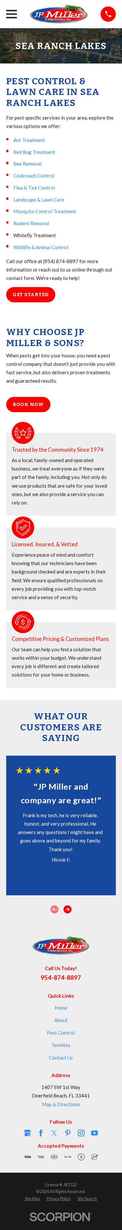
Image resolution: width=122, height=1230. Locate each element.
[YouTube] (94, 1133)
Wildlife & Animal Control (40, 247)
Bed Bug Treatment (34, 152)
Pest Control (61, 1033)
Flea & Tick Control (34, 188)
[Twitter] (54, 1133)
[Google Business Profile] (27, 1133)
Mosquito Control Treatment (44, 211)
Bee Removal (27, 164)
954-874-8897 (61, 977)
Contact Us (61, 1058)
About (61, 1020)
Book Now (28, 404)
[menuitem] (32, 1198)
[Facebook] (40, 1133)
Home (61, 1008)
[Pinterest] (67, 1133)
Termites (60, 1045)
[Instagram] (81, 1133)
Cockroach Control (33, 176)
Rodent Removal (31, 223)
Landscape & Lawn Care (38, 200)
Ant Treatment (29, 140)
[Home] (59, 14)
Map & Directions (61, 1104)
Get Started (31, 294)
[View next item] (67, 909)
